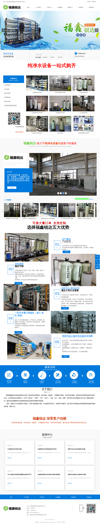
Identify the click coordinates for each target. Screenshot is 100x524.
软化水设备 (60, 57)
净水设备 (52, 57)
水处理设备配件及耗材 (10, 105)
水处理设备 (45, 57)
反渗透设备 (7, 97)
